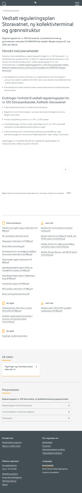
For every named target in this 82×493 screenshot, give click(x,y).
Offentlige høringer (9, 481)
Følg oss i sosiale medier (11, 446)
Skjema (5, 485)
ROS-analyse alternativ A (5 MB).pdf (17, 289)
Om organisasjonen (9, 465)
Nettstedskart (47, 442)
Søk (4, 8)
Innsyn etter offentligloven (12, 477)
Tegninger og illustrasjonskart (14, 336)
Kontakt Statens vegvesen (12, 442)
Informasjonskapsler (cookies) (53, 450)
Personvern (46, 446)
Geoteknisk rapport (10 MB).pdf (15, 283)
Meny (77, 8)
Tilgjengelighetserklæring (52, 453)
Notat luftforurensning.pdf (13, 246)
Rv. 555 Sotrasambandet (11, 10)
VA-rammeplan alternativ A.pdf (15, 236)
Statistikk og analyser (10, 474)
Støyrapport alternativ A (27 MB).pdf (17, 241)
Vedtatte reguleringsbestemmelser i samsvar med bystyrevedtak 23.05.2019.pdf (17, 319)
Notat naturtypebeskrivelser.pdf (15, 294)
